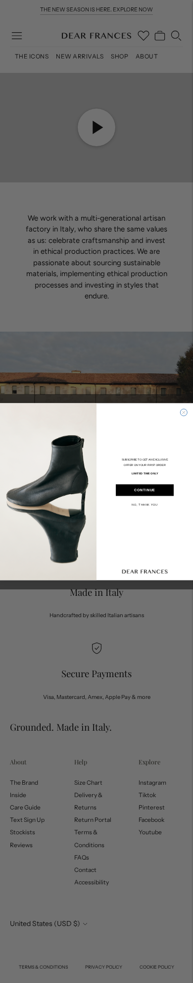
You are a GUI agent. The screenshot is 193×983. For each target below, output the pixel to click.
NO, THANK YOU (145, 504)
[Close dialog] (183, 412)
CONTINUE (144, 490)
